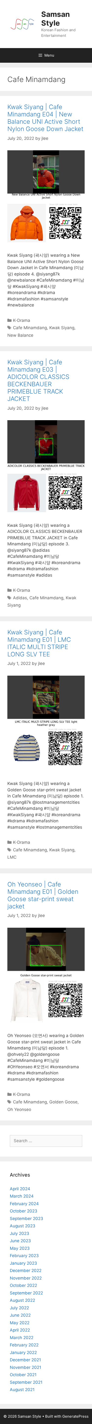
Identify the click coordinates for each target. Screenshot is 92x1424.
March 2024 (22, 1196)
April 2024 (20, 1188)
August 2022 (22, 1300)
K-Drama (21, 320)
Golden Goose (63, 1101)
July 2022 (19, 1307)
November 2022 (26, 1278)
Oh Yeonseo (19, 1109)
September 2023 (26, 1218)
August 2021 (22, 1389)
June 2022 (20, 1315)
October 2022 (23, 1285)
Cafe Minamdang (30, 327)
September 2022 (26, 1293)
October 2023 (23, 1211)
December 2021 (25, 1359)
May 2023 (20, 1248)
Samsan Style (55, 18)
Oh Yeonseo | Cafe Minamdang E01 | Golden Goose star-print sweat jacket (42, 895)
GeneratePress (75, 1416)
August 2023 (22, 1225)
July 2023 (19, 1233)
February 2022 (24, 1345)
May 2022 (19, 1322)
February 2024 (24, 1203)
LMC (11, 857)
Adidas (20, 597)
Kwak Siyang (61, 327)
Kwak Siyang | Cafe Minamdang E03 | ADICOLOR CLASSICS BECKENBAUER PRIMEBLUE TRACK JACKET (38, 380)
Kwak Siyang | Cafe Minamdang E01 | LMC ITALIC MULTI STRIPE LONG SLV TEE (39, 643)
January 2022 (23, 1352)
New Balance (20, 335)
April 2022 (20, 1330)
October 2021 (23, 1374)
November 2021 (25, 1367)
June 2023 (20, 1240)
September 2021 (26, 1382)
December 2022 (25, 1270)
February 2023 (24, 1255)
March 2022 (21, 1337)
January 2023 (23, 1263)
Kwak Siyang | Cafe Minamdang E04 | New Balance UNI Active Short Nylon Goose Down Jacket (45, 117)
